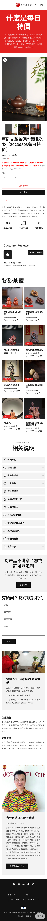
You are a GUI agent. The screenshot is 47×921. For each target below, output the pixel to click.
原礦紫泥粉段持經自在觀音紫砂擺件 (34, 424)
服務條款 (21, 916)
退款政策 (32, 912)
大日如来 (7, 423)
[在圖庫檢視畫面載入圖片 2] (23, 129)
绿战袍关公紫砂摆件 (11, 385)
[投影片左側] (2, 129)
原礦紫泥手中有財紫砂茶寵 (34, 313)
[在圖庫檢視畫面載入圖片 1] (11, 129)
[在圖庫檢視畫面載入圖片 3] (35, 129)
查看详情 (23, 585)
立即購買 (23, 192)
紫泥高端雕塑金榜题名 (34, 350)
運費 (9, 158)
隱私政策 (40, 912)
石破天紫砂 (12, 912)
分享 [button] (5, 200)
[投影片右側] (44, 129)
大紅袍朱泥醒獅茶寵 (11, 350)
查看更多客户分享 (17, 866)
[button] (4, 4)
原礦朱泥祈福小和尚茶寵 (12, 313)
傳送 (8, 641)
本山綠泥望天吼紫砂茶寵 (34, 386)
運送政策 (28, 916)
